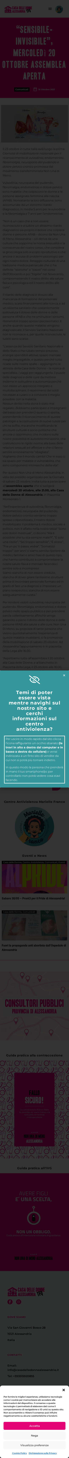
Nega (34, 1435)
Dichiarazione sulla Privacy (43, 1453)
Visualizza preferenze (34, 1445)
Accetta (34, 1426)
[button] (63, 1390)
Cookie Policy (19, 1453)
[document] (34, 729)
